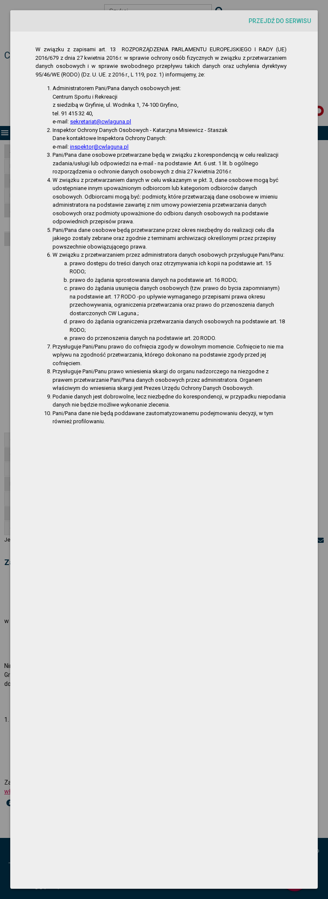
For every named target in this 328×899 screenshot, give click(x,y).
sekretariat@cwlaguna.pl (100, 121)
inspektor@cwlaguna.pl (99, 146)
